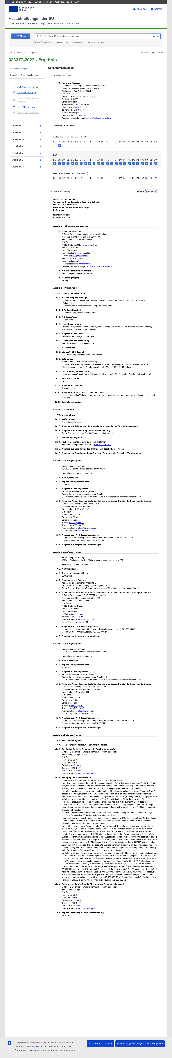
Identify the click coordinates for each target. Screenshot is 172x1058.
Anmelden (142, 9)
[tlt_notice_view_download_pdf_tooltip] (54, 163)
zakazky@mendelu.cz (77, 107)
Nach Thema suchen (95, 42)
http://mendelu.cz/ (82, 115)
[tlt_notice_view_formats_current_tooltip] (155, 191)
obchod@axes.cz (76, 522)
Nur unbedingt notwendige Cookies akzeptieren (140, 1043)
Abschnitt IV (18, 139)
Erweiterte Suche (61, 42)
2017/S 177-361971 (102, 444)
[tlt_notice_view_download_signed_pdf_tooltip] (59, 145)
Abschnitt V (17, 146)
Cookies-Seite (30, 1046)
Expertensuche (77, 42)
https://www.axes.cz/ (87, 528)
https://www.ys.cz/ (86, 619)
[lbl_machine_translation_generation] (87, 173)
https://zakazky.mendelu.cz (99, 118)
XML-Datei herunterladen (29, 87)
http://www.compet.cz (87, 773)
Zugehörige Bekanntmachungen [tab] (24, 75)
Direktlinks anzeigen (26, 92)
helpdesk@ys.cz (76, 614)
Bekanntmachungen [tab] (18, 69)
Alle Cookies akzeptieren (100, 1043)
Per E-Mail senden (26, 107)
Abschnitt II (17, 132)
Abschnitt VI (18, 167)
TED (10, 53)
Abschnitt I (17, 126)
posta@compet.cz (77, 765)
